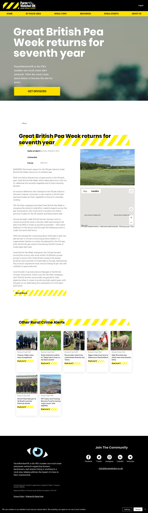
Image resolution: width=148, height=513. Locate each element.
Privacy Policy (19, 496)
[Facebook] (88, 457)
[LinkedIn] (120, 457)
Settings (127, 509)
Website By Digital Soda (34, 496)
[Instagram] (109, 457)
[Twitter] (99, 457)
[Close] (145, 509)
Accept (138, 509)
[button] (33, 13)
